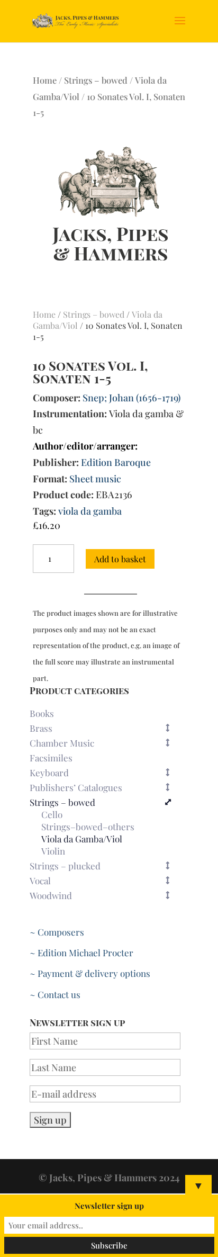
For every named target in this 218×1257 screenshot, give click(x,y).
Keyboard (49, 772)
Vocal (40, 880)
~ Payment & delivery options (90, 973)
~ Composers (57, 932)
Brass (41, 728)
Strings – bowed (96, 80)
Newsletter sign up (109, 1205)
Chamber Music (62, 743)
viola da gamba (90, 511)
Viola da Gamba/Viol (81, 839)
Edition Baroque (116, 462)
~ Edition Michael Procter (81, 952)
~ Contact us (55, 994)
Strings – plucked (65, 866)
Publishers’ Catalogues (76, 787)
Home (45, 80)
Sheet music (95, 478)
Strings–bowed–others (87, 827)
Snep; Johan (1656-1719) (131, 397)
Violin (53, 851)
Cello (51, 815)
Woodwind (51, 895)
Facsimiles (51, 758)
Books (42, 713)
